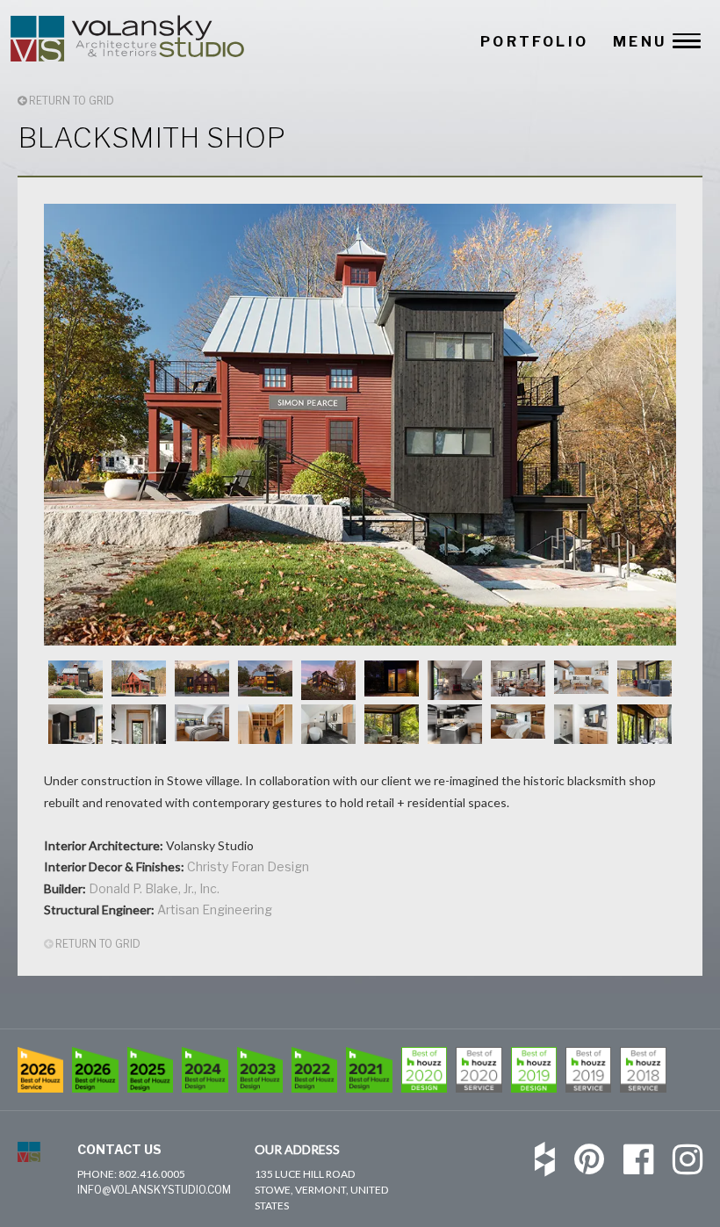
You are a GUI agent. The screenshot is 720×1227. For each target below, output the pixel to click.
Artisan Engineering (214, 909)
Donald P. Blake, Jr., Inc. (154, 888)
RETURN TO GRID (70, 100)
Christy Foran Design (248, 866)
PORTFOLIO (534, 41)
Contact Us (119, 1149)
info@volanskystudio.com (154, 1189)
